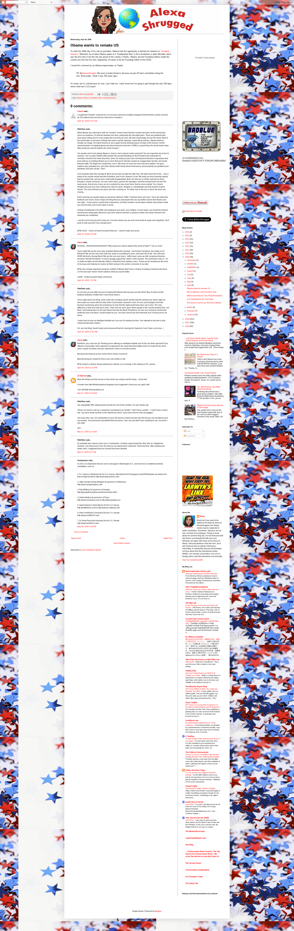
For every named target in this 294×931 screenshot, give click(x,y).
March (190, 307)
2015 (187, 235)
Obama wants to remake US (198, 288)
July (189, 274)
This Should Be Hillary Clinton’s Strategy (200, 788)
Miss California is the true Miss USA (201, 292)
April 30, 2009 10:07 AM (87, 121)
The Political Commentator (197, 752)
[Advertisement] (205, 96)
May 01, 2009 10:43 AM (87, 393)
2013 (187, 243)
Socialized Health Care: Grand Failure (200, 373)
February (191, 311)
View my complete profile (192, 560)
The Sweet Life (191, 883)
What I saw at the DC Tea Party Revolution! (204, 296)
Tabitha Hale (190, 671)
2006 (187, 326)
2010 (187, 253)
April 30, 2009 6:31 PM (86, 234)
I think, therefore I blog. (195, 770)
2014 (187, 239)
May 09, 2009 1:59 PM (86, 527)
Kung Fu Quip (191, 786)
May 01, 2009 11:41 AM (87, 432)
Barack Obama (83, 98)
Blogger (158, 911)
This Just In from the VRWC (197, 818)
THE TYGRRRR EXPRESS (196, 587)
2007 (187, 322)
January (190, 315)
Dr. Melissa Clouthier (194, 637)
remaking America (109, 98)
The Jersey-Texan (193, 863)
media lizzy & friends (194, 802)
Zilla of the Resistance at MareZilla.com (202, 659)
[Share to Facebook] (112, 94)
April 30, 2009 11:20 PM (87, 368)
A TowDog (189, 736)
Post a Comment (81, 532)
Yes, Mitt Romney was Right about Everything (208, 388)
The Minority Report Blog (196, 687)
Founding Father (96, 98)
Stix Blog (189, 845)
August (190, 271)
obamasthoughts (89, 73)
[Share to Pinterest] (115, 94)
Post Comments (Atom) (91, 550)
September (192, 267)
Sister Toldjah (191, 702)
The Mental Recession (195, 831)
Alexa (79, 242)
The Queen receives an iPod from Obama (204, 303)
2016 (187, 232)
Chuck (80, 111)
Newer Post (76, 538)
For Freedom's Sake (194, 877)
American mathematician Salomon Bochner (201, 574)
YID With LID (190, 603)
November (191, 260)
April (189, 285)
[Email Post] (99, 94)
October (190, 264)
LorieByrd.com (191, 720)
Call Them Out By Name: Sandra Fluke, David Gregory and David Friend (202, 339)
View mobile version (121, 543)
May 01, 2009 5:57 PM (86, 452)
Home (122, 538)
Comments (190, 436)
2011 (187, 250)
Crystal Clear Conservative (197, 619)
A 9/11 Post (189, 820)
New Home (189, 804)
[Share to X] (109, 94)
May (189, 282)
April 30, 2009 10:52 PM (87, 332)
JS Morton (81, 376)
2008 (187, 319)
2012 (187, 246)
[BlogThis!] (106, 94)
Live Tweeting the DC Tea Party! (200, 299)
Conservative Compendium (197, 870)
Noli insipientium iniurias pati (197, 571)
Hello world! (189, 662)
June (189, 278)
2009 (187, 257)
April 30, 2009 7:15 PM (86, 280)
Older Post (168, 538)
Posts (188, 431)
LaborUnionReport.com (195, 838)
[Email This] (103, 94)
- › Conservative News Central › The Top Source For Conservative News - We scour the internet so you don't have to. (202, 853)
